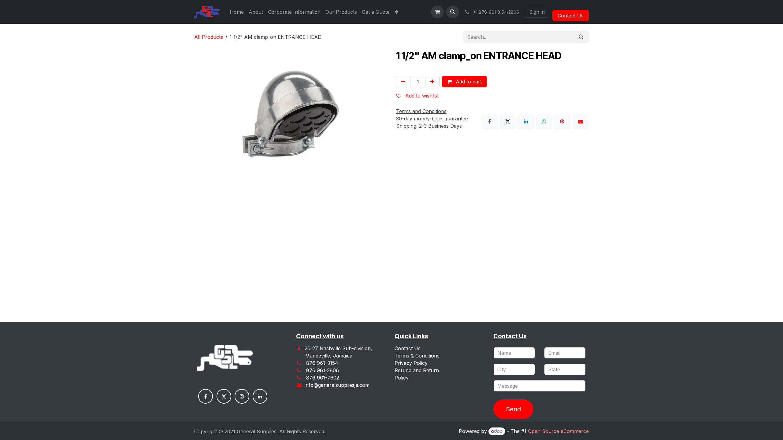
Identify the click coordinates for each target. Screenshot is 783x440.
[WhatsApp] (544, 121)
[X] (507, 121)
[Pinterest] (562, 121)
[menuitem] (236, 12)
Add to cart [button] (468, 82)
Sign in (537, 12)
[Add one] (432, 81)
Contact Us (571, 16)
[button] (452, 12)
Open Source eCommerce (558, 431)
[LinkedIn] (526, 121)
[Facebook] (489, 121)
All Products (208, 37)
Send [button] (513, 409)
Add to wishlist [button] (421, 96)
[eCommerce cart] (437, 12)
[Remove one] (403, 81)
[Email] (580, 121)
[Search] (581, 37)
